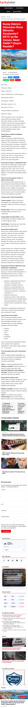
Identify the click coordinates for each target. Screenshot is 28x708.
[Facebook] (4, 560)
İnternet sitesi (5, 516)
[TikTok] (21, 560)
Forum (8, 11)
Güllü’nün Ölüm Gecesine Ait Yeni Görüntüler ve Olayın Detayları (14, 619)
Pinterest (18, 80)
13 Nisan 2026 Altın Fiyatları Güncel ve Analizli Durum (14, 630)
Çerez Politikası (17, 11)
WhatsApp (6, 80)
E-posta (4, 510)
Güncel (8, 16)
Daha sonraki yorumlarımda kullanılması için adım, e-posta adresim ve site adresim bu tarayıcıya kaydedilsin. (13, 526)
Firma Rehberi (20, 8)
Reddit (12, 80)
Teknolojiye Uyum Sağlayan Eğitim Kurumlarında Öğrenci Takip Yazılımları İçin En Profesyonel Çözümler (14, 623)
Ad (2, 504)
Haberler (3, 16)
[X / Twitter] (8, 560)
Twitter (10, 77)
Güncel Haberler (8, 8)
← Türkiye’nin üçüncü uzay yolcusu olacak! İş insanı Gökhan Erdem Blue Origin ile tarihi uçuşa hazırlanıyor (8, 408)
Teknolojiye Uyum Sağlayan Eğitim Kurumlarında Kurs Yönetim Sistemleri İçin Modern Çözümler (13, 627)
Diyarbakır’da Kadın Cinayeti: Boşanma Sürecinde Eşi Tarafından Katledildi (12, 616)
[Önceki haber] (20, 571)
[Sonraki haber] (23, 571)
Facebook (16, 77)
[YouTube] (17, 560)
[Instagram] (12, 560)
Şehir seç (6, 546)
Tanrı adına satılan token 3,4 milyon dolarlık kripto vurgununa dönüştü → (21, 408)
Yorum (3, 489)
